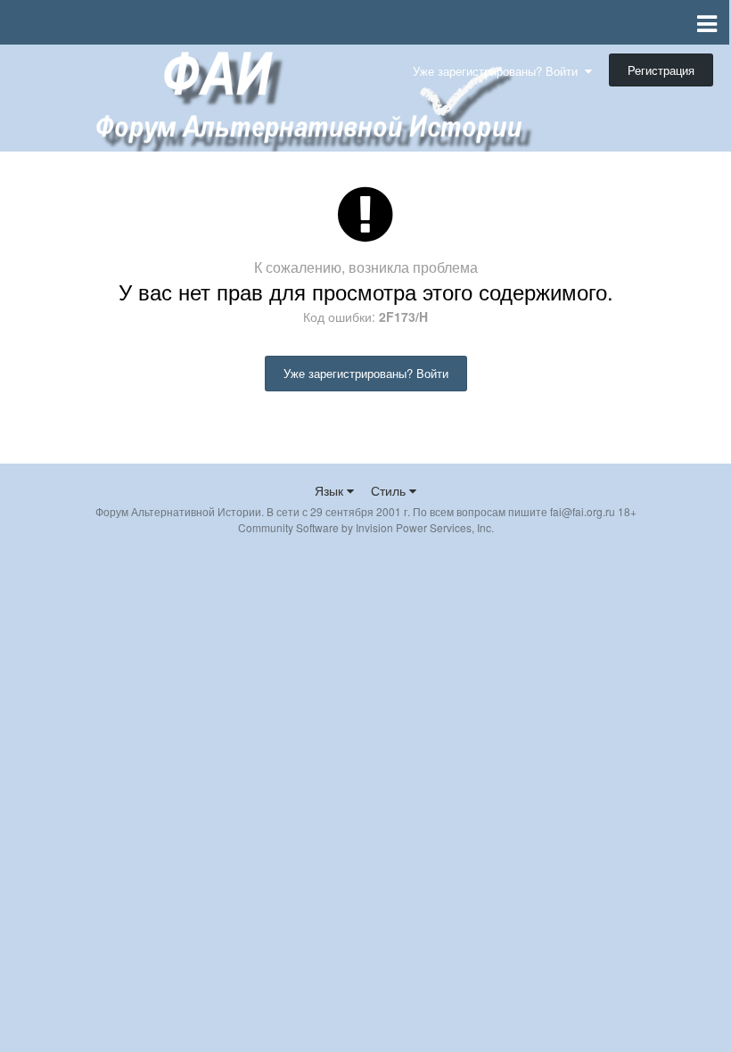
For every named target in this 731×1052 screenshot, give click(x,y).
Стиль (390, 490)
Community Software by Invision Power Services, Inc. (366, 527)
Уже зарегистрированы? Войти (499, 70)
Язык (331, 490)
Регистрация (661, 70)
